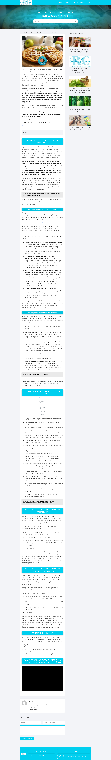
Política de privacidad (39, 755)
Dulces (64, 756)
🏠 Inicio (61, 2)
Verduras (72, 758)
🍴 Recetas (68, 2)
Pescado (84, 756)
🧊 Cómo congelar (79, 2)
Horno (78, 756)
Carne (64, 755)
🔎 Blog (89, 2)
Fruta (74, 756)
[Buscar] (75, 20)
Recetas (66, 758)
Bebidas (59, 755)
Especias (70, 756)
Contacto (30, 755)
